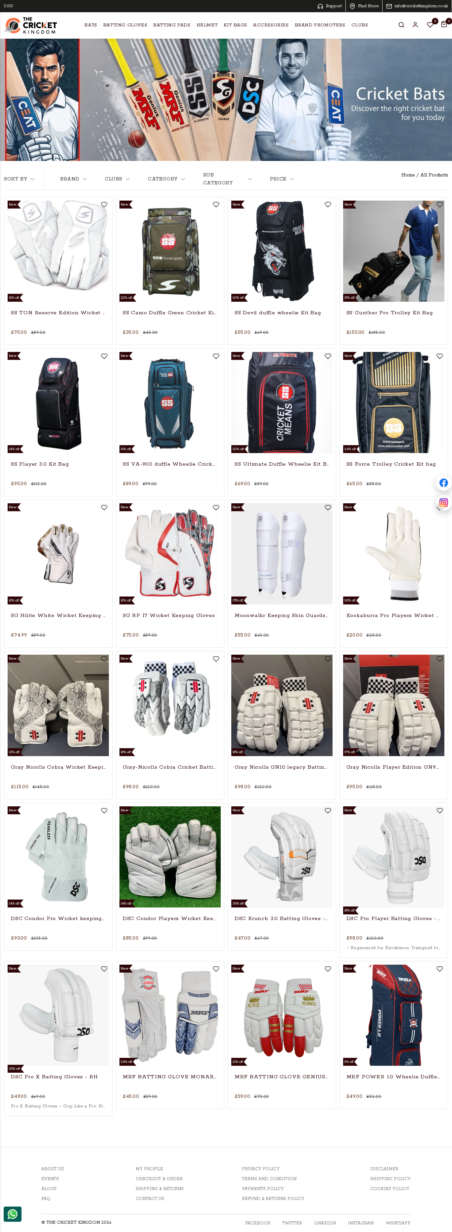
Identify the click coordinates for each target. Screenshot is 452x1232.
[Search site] (401, 25)
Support (334, 6)
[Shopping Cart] (444, 24)
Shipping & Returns (160, 1188)
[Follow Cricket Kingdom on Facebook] (444, 483)
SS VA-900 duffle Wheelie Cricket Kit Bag (170, 464)
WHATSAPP (398, 1223)
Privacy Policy (261, 1169)
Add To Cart (58, 336)
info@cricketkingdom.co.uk (421, 6)
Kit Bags (235, 25)
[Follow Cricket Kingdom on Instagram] (444, 503)
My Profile (149, 1169)
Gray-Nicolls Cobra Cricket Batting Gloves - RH (170, 767)
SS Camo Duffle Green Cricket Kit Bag (170, 312)
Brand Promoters (320, 25)
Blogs (49, 1188)
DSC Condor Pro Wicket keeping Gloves (58, 918)
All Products (434, 175)
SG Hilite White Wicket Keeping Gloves (58, 615)
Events (50, 1178)
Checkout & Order (159, 1178)
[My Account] (415, 25)
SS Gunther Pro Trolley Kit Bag (389, 312)
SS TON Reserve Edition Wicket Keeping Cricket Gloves (58, 312)
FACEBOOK (257, 1223)
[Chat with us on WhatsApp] (13, 1214)
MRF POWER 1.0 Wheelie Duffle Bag (393, 1076)
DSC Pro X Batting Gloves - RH (54, 1076)
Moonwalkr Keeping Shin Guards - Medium (282, 615)
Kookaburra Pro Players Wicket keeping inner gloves (393, 615)
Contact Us (150, 1198)
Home (408, 175)
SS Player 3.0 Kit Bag (40, 464)
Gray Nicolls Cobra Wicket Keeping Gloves (58, 767)
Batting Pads (171, 25)
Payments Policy (263, 1188)
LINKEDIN (325, 1223)
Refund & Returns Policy (273, 1198)
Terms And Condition (269, 1178)
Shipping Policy (390, 1178)
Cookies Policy (389, 1188)
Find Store (368, 6)
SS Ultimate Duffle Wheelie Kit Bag (282, 464)
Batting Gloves (125, 25)
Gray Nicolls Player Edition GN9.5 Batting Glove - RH (393, 767)
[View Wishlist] (430, 25)
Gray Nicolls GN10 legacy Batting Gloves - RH (282, 767)
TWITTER (292, 1223)
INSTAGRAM (361, 1223)
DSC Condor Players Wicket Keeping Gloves (170, 918)
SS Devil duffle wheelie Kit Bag (278, 312)
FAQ (45, 1198)
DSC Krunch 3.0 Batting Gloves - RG (282, 918)
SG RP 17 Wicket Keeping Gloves (169, 615)
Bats (90, 25)
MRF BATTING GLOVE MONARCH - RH (170, 1076)
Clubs (359, 25)
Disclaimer (384, 1169)
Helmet (207, 25)
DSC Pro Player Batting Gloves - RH (393, 918)
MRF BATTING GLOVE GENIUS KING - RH (282, 1076)
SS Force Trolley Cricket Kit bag (391, 464)
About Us (52, 1169)
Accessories (271, 25)
